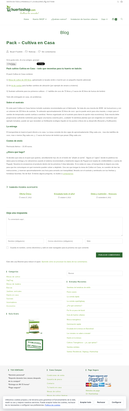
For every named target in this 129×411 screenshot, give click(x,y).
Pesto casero (71, 292)
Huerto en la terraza (74, 338)
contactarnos (68, 174)
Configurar (116, 402)
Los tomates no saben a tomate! (78, 333)
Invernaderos (11, 302)
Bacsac (9, 288)
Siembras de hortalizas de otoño (78, 287)
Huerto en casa (12, 295)
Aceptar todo (85, 402)
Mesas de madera (13, 284)
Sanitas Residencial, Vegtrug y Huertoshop (82, 352)
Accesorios (10, 306)
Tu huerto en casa (54, 387)
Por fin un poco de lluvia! (76, 310)
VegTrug (9, 280)
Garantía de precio (54, 379)
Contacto (50, 383)
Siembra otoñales (73, 347)
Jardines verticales (14, 291)
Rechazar (101, 402)
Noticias (32, 52)
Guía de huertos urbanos (76, 315)
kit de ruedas (16, 86)
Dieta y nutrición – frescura (104, 194)
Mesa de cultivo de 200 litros (20, 80)
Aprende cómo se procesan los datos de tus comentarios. (65, 262)
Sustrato (9, 299)
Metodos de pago (93, 391)
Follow (13, 64)
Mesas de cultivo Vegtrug (57, 395)
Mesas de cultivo (13, 277)
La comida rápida (73, 297)
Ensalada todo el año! (64, 194)
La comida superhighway (76, 301)
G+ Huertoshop (92, 394)
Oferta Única (25, 194)
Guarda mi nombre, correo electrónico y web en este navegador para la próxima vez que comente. (49, 248)
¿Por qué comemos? (74, 306)
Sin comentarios (49, 52)
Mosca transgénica (74, 320)
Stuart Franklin (16, 52)
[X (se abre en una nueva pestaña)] (118, 2)
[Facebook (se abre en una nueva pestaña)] (121, 2)
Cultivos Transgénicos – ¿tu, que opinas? (82, 343)
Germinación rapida (74, 324)
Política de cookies (52, 405)
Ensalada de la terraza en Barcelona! (80, 329)
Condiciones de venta (55, 375)
